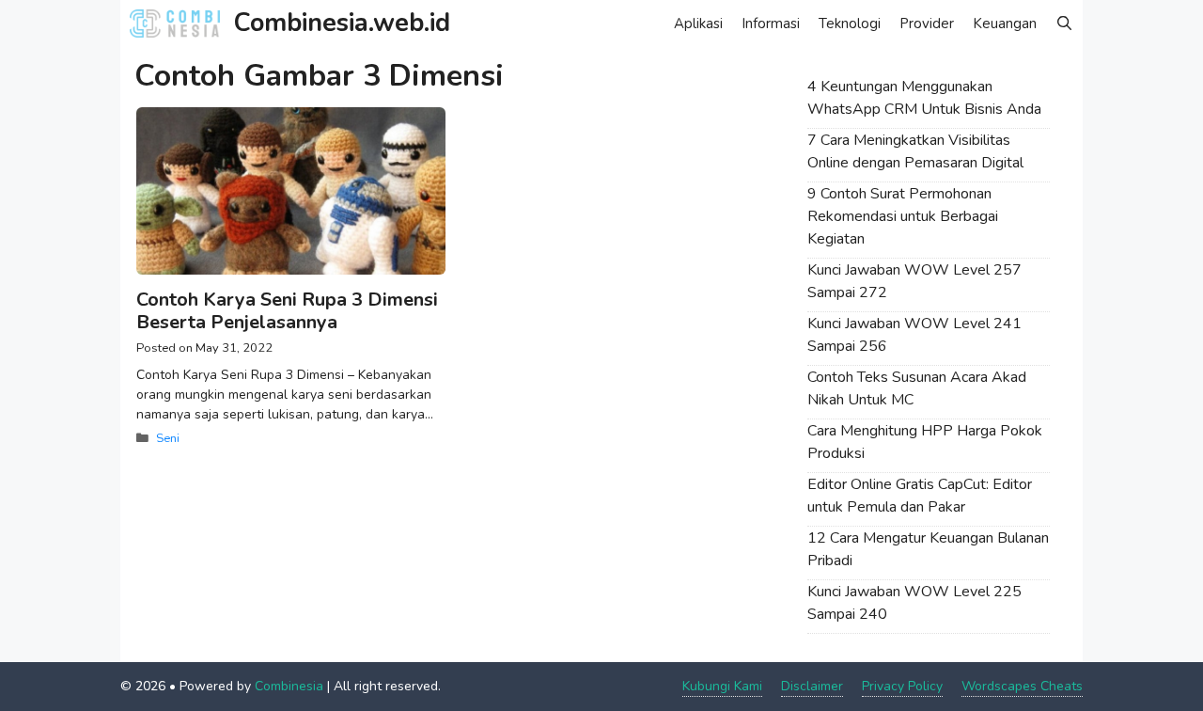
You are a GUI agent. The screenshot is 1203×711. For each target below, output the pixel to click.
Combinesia (289, 686)
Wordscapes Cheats (1022, 686)
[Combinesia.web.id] (179, 23)
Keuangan (1005, 23)
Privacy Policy (902, 686)
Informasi (771, 23)
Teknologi (850, 23)
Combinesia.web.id (342, 23)
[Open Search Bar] (1064, 23)
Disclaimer (812, 686)
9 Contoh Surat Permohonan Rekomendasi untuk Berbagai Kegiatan (902, 216)
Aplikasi (698, 23)
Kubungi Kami (722, 686)
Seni (168, 438)
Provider (926, 23)
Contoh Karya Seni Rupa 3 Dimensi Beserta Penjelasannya (287, 311)
